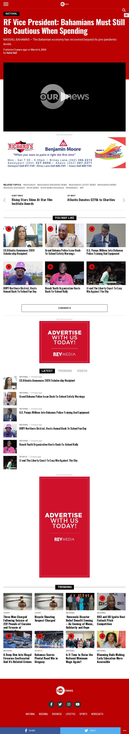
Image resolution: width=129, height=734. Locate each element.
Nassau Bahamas (15, 188)
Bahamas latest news (83, 185)
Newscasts (97, 714)
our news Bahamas (53, 188)
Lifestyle (70, 714)
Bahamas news (107, 185)
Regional (43, 714)
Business (57, 714)
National (30, 714)
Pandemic (72, 188)
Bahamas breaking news (52, 185)
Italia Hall (12, 53)
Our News (33, 188)
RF (82, 188)
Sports (83, 714)
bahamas (30, 185)
